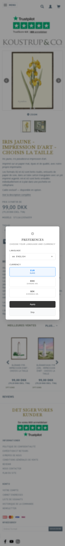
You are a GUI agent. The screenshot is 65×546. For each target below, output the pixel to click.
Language (15, 250)
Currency (15, 264)
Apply (32, 304)
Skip (32, 312)
